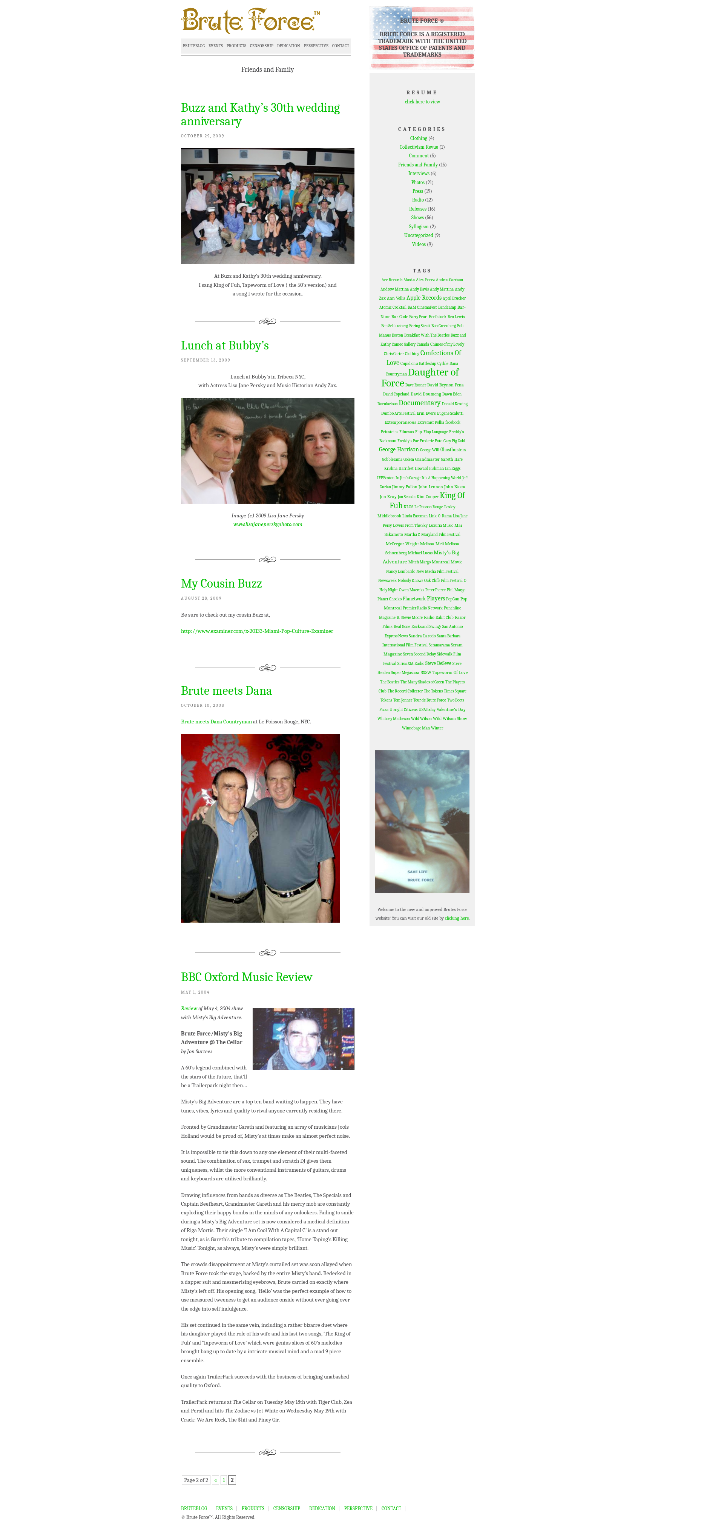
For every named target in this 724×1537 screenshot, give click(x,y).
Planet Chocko (389, 599)
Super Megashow (405, 672)
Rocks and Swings (426, 626)
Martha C (412, 534)
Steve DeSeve (438, 663)
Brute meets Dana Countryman (216, 721)
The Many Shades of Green (422, 682)
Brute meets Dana (226, 690)
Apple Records (424, 297)
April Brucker (454, 298)
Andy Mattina (442, 289)
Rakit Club (445, 617)
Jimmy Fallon (404, 486)
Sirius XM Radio (410, 663)
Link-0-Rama (440, 516)
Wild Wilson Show (450, 718)
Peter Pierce (435, 590)
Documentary (420, 402)
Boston (397, 335)
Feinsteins (389, 431)
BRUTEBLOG (194, 45)
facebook (452, 422)
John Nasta (454, 486)
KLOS (408, 507)
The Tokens (433, 691)
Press (418, 191)
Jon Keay (388, 496)
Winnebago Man (416, 728)
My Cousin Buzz (221, 583)
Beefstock (437, 316)
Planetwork (414, 599)
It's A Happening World (441, 477)
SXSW (426, 672)
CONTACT (340, 45)
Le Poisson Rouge (428, 507)
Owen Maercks (411, 590)
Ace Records (392, 279)
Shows (417, 217)
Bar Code (399, 316)
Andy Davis (419, 289)
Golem (408, 459)
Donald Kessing (455, 404)
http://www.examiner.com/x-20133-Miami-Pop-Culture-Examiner (257, 631)
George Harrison (399, 449)
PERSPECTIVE (316, 45)
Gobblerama (392, 459)
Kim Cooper (428, 496)
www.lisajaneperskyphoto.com (267, 524)
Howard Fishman (429, 468)
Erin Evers (426, 413)
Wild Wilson (421, 718)
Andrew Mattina (394, 289)
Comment (419, 155)
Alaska (409, 279)
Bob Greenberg (443, 325)
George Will (429, 450)
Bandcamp (447, 307)
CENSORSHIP (261, 45)
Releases (417, 209)
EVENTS (216, 45)
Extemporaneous (400, 422)
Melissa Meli (432, 543)
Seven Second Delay (419, 654)
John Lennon (431, 486)
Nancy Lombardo (400, 571)
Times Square (455, 691)
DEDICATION (288, 45)
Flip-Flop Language (431, 431)
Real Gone (402, 626)
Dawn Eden (452, 394)
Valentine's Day (451, 709)
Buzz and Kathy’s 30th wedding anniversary (260, 114)
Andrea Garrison (449, 279)
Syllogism (419, 226)
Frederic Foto (431, 440)
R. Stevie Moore (410, 617)
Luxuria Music (441, 525)
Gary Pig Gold (454, 440)
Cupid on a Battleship (418, 363)
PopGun (452, 599)
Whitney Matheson (393, 718)
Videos (419, 244)
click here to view (422, 102)
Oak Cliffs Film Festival (443, 580)
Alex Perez (425, 279)
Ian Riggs (452, 468)
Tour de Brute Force (429, 700)
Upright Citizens (403, 709)
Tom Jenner (402, 700)
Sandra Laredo (422, 635)
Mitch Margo (419, 562)
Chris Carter (394, 353)
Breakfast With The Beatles (426, 335)
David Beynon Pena (445, 385)
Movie (456, 562)
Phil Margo (456, 590)
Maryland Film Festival (440, 534)
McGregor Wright (402, 543)
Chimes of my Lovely (447, 344)
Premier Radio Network (423, 608)
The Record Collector (405, 691)
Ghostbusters (453, 449)
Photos (418, 182)
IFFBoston (385, 477)
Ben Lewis (456, 316)
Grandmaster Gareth (434, 459)
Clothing (418, 138)
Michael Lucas (420, 553)
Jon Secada (407, 496)
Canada (423, 344)
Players (436, 598)
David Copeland (396, 394)
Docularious (387, 404)
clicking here (457, 918)
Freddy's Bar (408, 440)
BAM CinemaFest (422, 307)
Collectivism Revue (419, 147)
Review (189, 1008)
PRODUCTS (236, 45)
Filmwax (406, 431)
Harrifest (406, 468)
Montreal (440, 562)
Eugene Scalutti (450, 413)
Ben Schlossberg (394, 325)
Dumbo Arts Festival (398, 413)
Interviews (418, 173)
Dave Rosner (415, 385)
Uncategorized (418, 235)
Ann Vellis (396, 298)
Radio (418, 200)
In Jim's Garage (408, 477)
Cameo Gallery (404, 344)
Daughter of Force (420, 377)
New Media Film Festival (437, 571)
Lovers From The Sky (410, 525)
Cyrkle (442, 363)
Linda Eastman (415, 516)
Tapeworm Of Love (450, 672)
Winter (437, 728)
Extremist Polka (430, 422)
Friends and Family (418, 165)
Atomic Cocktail (392, 307)
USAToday (427, 709)
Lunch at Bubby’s (225, 345)
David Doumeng (426, 394)
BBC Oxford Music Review (247, 977)
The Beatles (389, 682)
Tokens (386, 700)
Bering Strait (419, 325)
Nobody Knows (410, 580)
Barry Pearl (418, 316)
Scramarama (439, 645)
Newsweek (387, 580)
